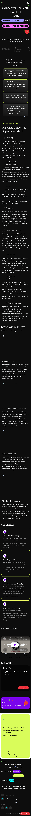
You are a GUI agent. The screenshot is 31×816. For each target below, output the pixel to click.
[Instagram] (6, 807)
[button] (28, 3)
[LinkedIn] (2, 807)
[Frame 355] (10, 807)
